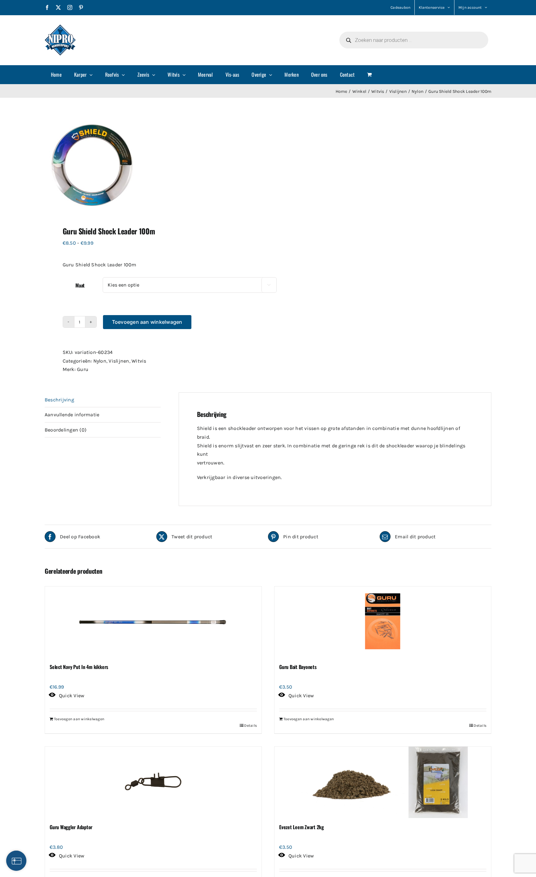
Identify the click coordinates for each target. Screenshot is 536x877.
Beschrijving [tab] (59, 400)
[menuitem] (56, 74)
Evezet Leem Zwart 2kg (301, 827)
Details (250, 725)
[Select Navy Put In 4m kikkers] (153, 622)
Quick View (71, 695)
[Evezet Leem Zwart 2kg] (383, 782)
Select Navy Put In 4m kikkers (79, 667)
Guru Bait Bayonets (298, 667)
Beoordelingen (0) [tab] (66, 430)
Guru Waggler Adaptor (71, 827)
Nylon (99, 361)
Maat (80, 285)
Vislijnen (119, 361)
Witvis (139, 361)
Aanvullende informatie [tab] (72, 415)
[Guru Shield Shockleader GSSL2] (152, 163)
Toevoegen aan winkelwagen (147, 322)
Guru (82, 369)
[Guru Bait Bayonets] (383, 622)
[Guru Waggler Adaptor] (153, 782)
